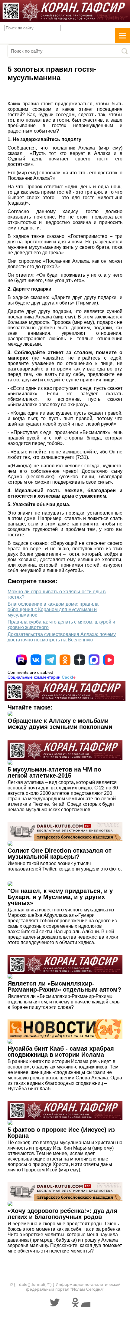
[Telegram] (50, 659)
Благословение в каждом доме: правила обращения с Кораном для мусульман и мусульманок (53, 609)
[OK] (65, 659)
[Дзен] (79, 659)
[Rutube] (21, 659)
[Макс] (94, 659)
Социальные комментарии (42, 677)
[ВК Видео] (108, 659)
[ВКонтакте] (36, 659)
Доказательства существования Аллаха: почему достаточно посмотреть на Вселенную (62, 637)
